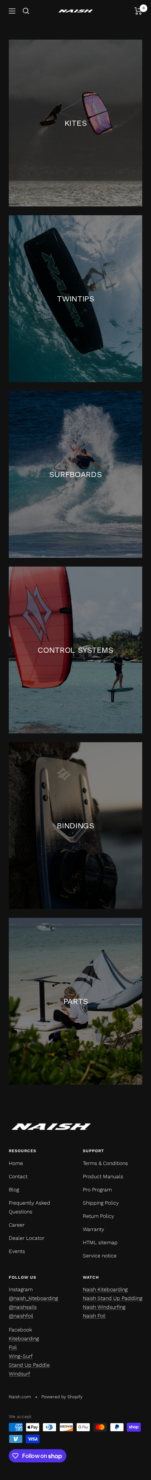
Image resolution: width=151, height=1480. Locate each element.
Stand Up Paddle (29, 1365)
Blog (14, 1190)
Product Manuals (103, 1176)
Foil (13, 1347)
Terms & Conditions (105, 1163)
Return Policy (98, 1216)
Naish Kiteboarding (105, 1289)
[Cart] (138, 11)
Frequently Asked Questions (29, 1207)
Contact (18, 1176)
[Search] (26, 11)
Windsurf (19, 1374)
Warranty (93, 1229)
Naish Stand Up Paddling (112, 1298)
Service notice (100, 1256)
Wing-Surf (21, 1356)
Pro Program (97, 1190)
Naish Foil (94, 1316)
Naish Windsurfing (104, 1307)
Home (16, 1163)
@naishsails (23, 1307)
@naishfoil (21, 1316)
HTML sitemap (100, 1242)
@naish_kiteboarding (33, 1298)
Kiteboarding (24, 1338)
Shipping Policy (101, 1203)
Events (17, 1251)
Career (17, 1225)
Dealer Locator (26, 1238)
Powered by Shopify (61, 1396)
